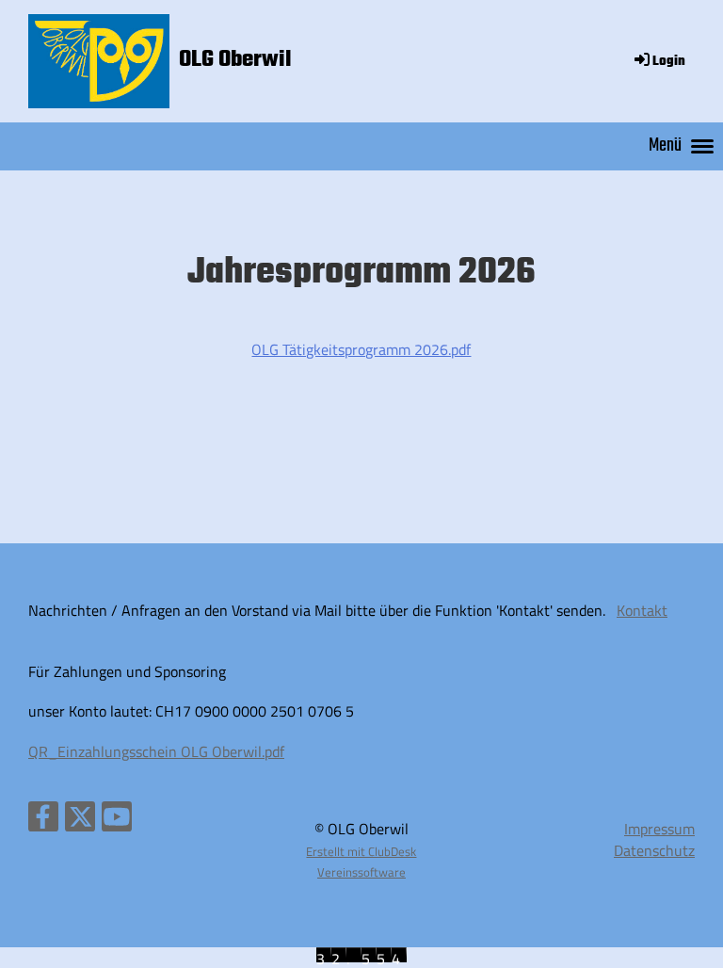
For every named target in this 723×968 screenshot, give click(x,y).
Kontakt (642, 610)
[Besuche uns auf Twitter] (80, 820)
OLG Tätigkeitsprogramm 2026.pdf (361, 349)
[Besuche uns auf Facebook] (43, 820)
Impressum (659, 828)
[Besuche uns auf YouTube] (117, 820)
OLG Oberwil (235, 60)
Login (668, 62)
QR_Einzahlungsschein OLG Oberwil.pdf (156, 751)
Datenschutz (654, 850)
